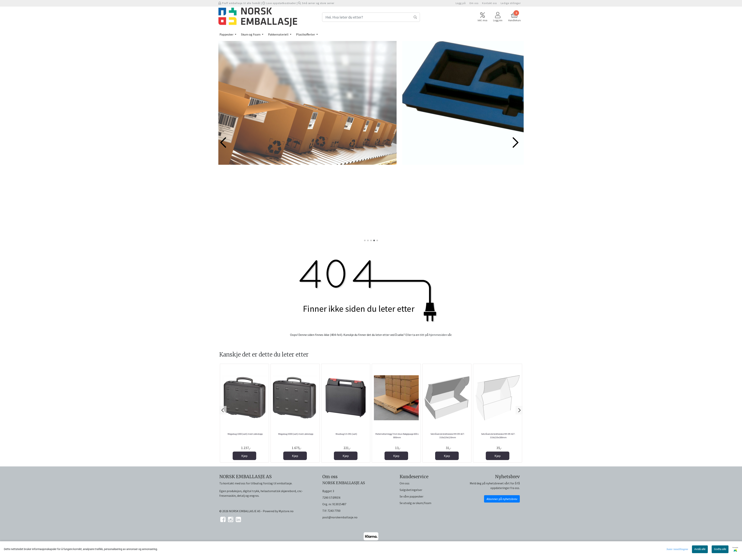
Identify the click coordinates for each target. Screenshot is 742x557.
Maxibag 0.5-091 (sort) (346, 433)
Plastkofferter (306, 34)
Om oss (473, 3)
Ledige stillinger (511, 3)
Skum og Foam (251, 34)
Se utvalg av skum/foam (415, 503)
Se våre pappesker (411, 496)
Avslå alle (699, 549)
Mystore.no (286, 511)
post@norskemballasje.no (339, 517)
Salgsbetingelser (411, 490)
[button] (365, 240)
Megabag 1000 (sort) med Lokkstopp (245, 433)
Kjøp (244, 456)
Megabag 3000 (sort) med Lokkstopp (295, 433)
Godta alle (720, 549)
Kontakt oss (489, 3)
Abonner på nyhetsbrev (502, 499)
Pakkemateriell (278, 34)
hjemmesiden (438, 335)
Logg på (461, 3)
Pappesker (227, 34)
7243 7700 (334, 511)
